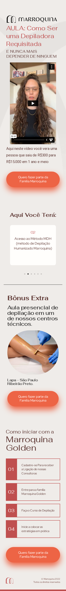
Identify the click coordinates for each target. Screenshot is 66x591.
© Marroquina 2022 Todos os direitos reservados (46, 580)
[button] (6, 245)
